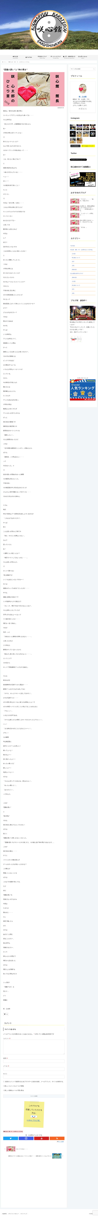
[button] (94, 69)
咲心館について (76, 257)
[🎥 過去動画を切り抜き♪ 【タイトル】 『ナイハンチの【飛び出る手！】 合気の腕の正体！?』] (73, 134)
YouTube (72, 245)
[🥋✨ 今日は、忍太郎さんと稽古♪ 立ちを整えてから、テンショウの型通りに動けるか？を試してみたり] (79, 140)
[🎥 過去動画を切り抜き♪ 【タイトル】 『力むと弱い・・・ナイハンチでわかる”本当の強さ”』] (86, 127)
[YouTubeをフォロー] (41, 1138)
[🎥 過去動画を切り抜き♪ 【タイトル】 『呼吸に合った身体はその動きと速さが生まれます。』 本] (93, 127)
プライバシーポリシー (13, 1213)
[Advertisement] (33, 1182)
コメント (6, 1038)
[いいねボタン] (5, 1014)
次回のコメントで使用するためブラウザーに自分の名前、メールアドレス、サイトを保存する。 (34, 1081)
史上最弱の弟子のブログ (76, 273)
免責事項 (4, 1213)
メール (6, 1066)
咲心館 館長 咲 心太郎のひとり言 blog (14, 1131)
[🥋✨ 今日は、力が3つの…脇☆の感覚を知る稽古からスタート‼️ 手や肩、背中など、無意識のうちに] (86, 134)
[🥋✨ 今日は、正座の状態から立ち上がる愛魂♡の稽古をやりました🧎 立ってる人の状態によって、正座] (79, 134)
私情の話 (74, 269)
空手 (73, 261)
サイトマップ (24, 1213)
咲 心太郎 (83, 97)
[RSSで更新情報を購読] (57, 1138)
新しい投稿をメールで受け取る (14, 1090)
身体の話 (74, 277)
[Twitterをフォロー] (10, 1138)
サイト (5, 1074)
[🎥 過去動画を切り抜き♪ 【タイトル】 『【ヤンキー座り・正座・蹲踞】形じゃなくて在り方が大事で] (79, 127)
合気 (73, 265)
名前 (5, 1058)
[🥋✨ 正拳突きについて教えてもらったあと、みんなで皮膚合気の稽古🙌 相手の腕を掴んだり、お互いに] (73, 140)
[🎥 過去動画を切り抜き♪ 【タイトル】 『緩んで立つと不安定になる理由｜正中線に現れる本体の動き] (93, 134)
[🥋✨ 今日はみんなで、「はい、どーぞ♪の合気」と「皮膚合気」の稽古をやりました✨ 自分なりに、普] (73, 127)
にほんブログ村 (34, 1120)
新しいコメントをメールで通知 (14, 1086)
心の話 (73, 253)
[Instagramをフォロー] (26, 1138)
